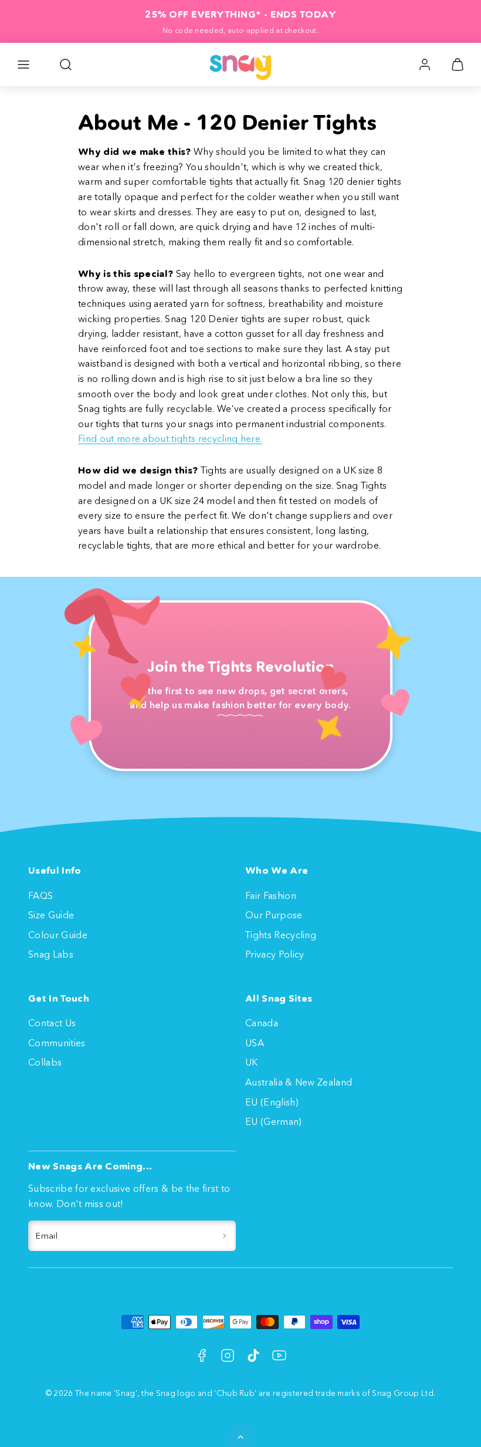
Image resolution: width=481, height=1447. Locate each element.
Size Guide (51, 915)
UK (251, 1062)
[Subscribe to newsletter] (224, 1236)
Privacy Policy (274, 954)
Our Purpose (274, 915)
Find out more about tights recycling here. (170, 438)
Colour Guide (57, 935)
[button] (23, 64)
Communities (57, 1043)
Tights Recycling (280, 935)
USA (254, 1043)
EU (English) (272, 1102)
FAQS (40, 895)
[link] (425, 64)
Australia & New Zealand (298, 1082)
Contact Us (52, 1023)
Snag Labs (50, 954)
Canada (261, 1023)
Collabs (45, 1062)
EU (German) (273, 1121)
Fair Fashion (270, 895)
